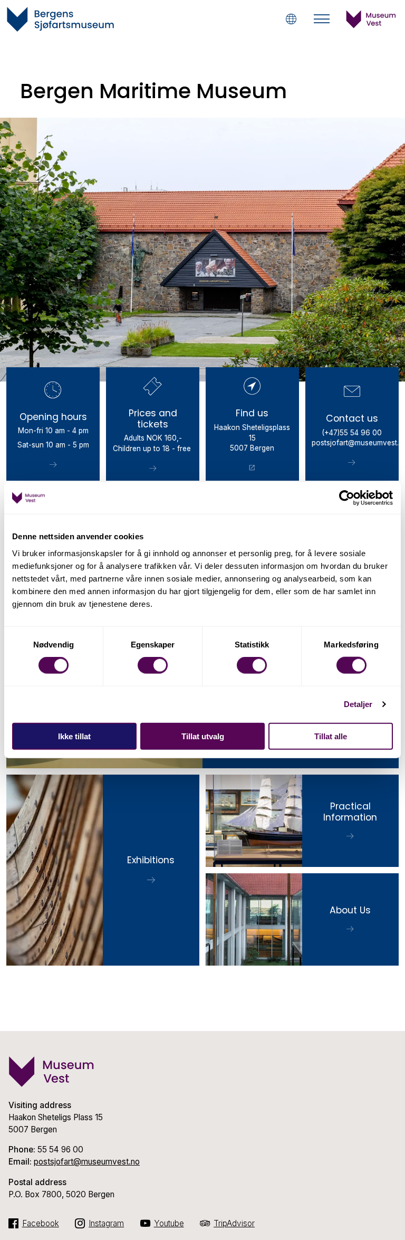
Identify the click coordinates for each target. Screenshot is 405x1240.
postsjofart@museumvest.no (87, 1162)
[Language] (291, 18)
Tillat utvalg (202, 735)
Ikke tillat (74, 735)
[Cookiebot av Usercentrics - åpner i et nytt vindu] (347, 498)
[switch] (153, 665)
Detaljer (358, 704)
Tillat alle (330, 735)
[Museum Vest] (371, 25)
